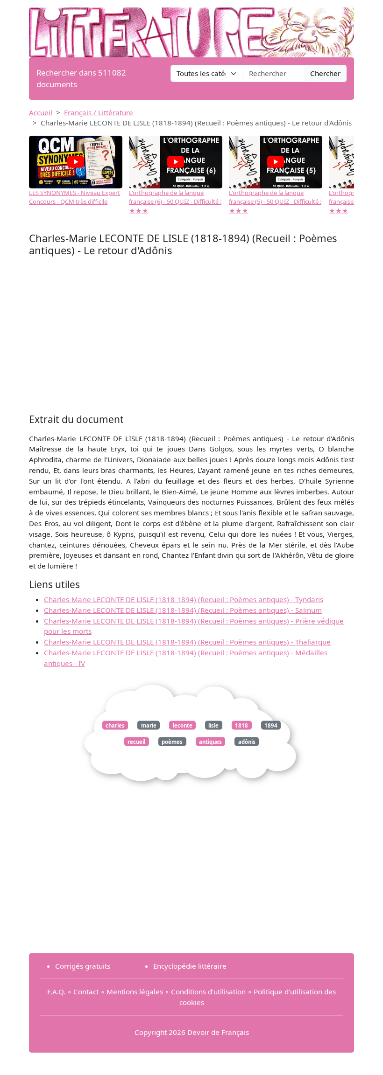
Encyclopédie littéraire (190, 966)
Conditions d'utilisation (208, 991)
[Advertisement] (191, 337)
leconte (182, 724)
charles (115, 724)
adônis (246, 741)
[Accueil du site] (191, 28)
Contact (86, 991)
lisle (213, 724)
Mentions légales (134, 991)
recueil (136, 741)
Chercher (325, 73)
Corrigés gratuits (82, 966)
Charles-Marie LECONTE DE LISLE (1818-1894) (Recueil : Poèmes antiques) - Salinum (183, 610)
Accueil (40, 112)
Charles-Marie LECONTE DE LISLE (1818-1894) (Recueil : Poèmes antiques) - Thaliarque (187, 641)
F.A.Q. (56, 991)
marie (148, 724)
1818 (241, 724)
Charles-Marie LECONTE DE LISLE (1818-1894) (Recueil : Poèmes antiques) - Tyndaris (183, 599)
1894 (270, 724)
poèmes (172, 741)
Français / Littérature (98, 112)
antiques (210, 741)
